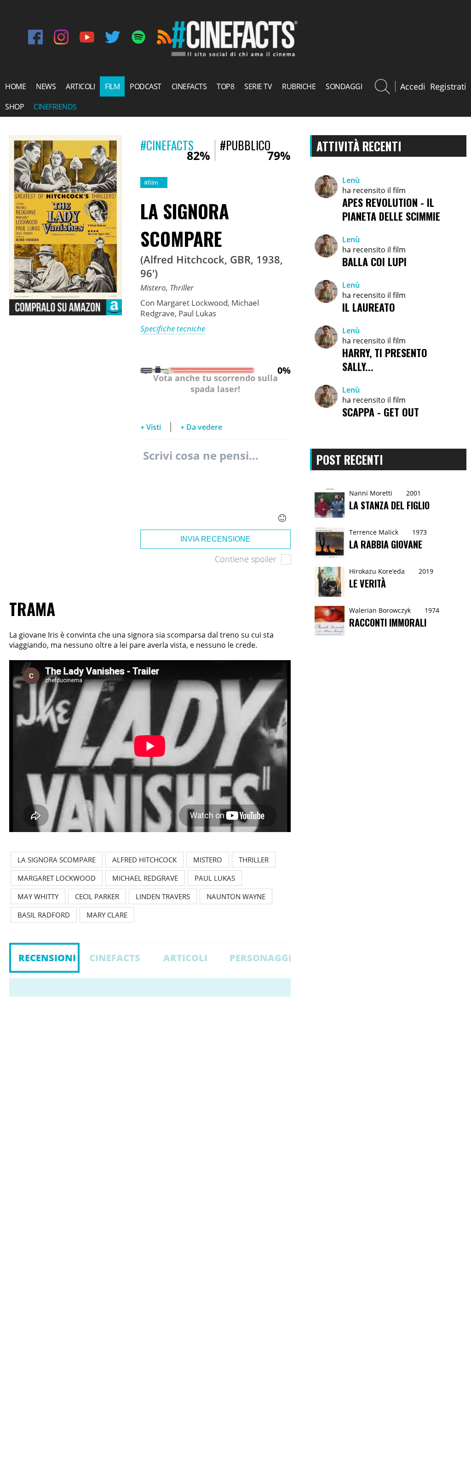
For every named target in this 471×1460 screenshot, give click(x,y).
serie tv (258, 86)
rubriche (299, 86)
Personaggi (260, 958)
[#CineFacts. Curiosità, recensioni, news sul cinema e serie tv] (233, 55)
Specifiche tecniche (172, 328)
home (15, 86)
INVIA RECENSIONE (215, 539)
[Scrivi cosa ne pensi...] (215, 487)
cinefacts (189, 86)
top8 (225, 86)
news (46, 86)
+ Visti (150, 427)
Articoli (185, 958)
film (112, 86)
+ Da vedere (201, 427)
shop (14, 107)
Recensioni (47, 958)
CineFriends (55, 107)
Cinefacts (114, 958)
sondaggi (344, 86)
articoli (80, 86)
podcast (145, 86)
